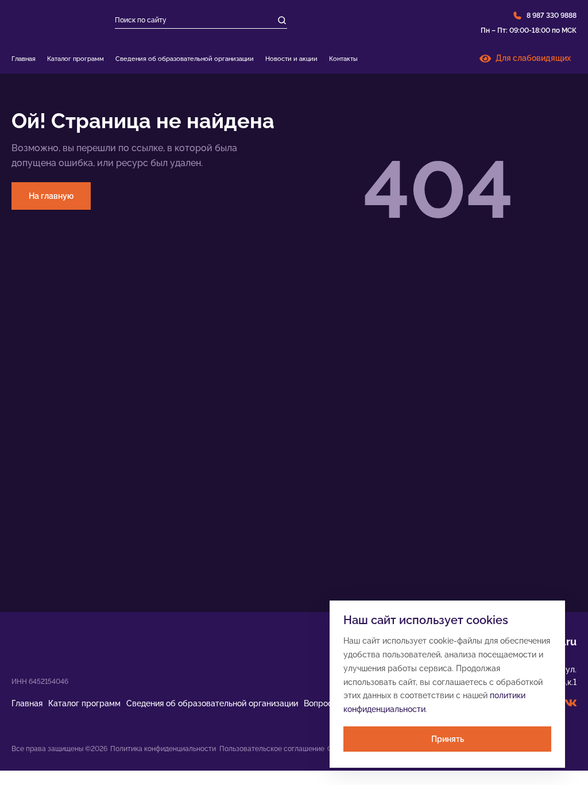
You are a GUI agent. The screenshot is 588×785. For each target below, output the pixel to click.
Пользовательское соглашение (271, 749)
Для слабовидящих (531, 58)
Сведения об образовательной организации (184, 59)
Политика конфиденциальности (163, 749)
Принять (447, 739)
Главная (23, 59)
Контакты (343, 59)
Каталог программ (75, 59)
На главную (51, 196)
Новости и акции (291, 59)
